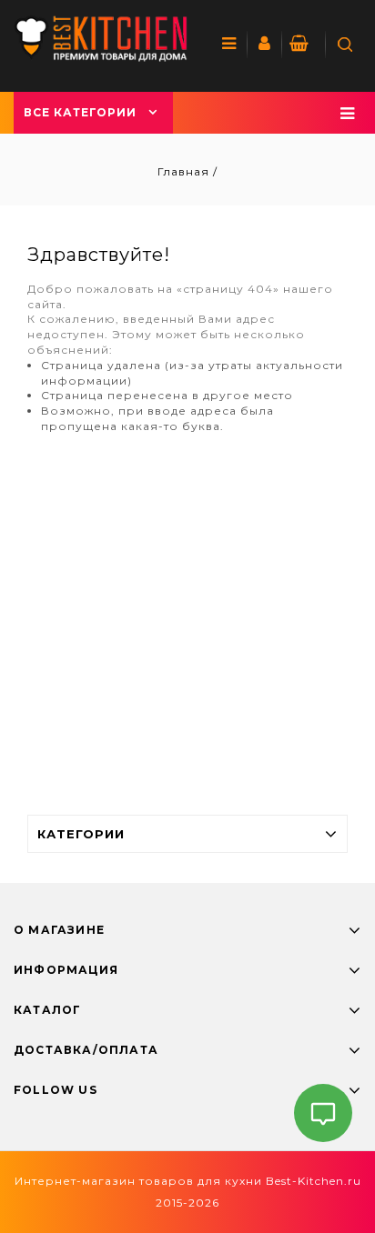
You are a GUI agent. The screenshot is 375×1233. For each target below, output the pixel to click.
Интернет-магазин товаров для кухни (138, 1181)
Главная (185, 171)
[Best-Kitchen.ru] (101, 38)
